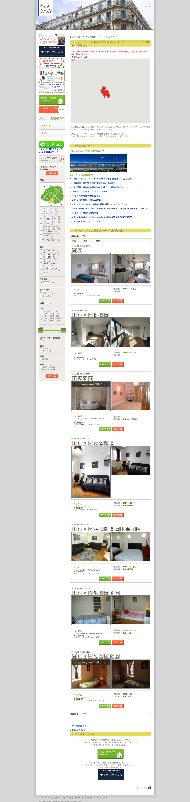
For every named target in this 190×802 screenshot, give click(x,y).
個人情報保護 (86, 798)
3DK (57, 316)
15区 (59, 219)
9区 (56, 214)
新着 (99, 241)
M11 (44, 259)
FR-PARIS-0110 (83, 652)
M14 (44, 261)
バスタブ (46, 348)
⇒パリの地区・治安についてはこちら (85, 221)
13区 (44, 219)
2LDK (44, 316)
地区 (87, 241)
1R (43, 312)
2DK (57, 314)
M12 (51, 259)
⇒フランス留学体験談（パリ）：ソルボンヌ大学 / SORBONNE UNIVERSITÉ (101, 217)
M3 (55, 250)
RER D (45, 266)
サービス (47, 798)
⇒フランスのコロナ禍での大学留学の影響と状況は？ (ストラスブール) (98, 204)
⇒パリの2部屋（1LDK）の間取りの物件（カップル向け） (93, 183)
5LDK (51, 320)
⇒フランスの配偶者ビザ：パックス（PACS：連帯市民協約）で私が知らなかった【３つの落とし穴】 (110, 209)
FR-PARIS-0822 (83, 525)
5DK (44, 320)
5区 (50, 212)
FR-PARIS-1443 (83, 246)
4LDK (59, 318)
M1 (43, 250)
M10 (56, 257)
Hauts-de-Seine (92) (50, 227)
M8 (43, 257)
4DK (52, 318)
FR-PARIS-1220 (83, 374)
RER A (52, 261)
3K (51, 316)
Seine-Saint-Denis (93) (51, 229)
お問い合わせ (68, 798)
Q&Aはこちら (78, 730)
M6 (43, 255)
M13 (58, 259)
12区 (59, 217)
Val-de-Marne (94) (49, 231)
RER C (54, 264)
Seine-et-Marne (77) (50, 233)
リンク (105, 798)
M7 (49, 255)
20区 (51, 224)
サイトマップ (96, 798)
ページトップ (142, 788)
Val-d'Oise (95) (48, 240)
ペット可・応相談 (49, 369)
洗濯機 (45, 359)
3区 (56, 209)
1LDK (44, 314)
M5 (57, 253)
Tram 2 (54, 268)
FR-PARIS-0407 (83, 588)
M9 (49, 257)
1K (49, 312)
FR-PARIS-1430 (83, 310)
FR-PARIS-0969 (83, 439)
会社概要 (77, 798)
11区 (51, 217)
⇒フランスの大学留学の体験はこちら (85, 196)
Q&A (61, 798)
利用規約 (55, 798)
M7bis (56, 255)
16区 (44, 222)
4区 (43, 212)
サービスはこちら (80, 726)
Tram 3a (45, 270)
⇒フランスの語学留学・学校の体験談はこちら (88, 200)
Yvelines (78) (47, 236)
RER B (45, 264)
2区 (50, 209)
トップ (41, 798)
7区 (43, 214)
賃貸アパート (47, 293)
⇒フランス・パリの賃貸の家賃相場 (84, 213)
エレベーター (47, 351)
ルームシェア (47, 296)
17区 (51, 222)
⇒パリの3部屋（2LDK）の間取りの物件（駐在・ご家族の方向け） (97, 187)
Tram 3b (45, 272)
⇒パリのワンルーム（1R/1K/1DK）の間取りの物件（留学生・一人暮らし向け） (102, 179)
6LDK (59, 320)
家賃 (75, 241)
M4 (52, 253)
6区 (56, 212)
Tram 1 (45, 268)
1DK (55, 312)
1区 (43, 209)
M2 (49, 250)
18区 (59, 222)
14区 (51, 219)
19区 (44, 224)
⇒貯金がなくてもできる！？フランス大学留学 (88, 191)
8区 (50, 214)
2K (51, 314)
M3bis (44, 253)
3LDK (44, 318)
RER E (54, 266)
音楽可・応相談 (48, 367)
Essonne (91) (47, 238)
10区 (44, 217)
